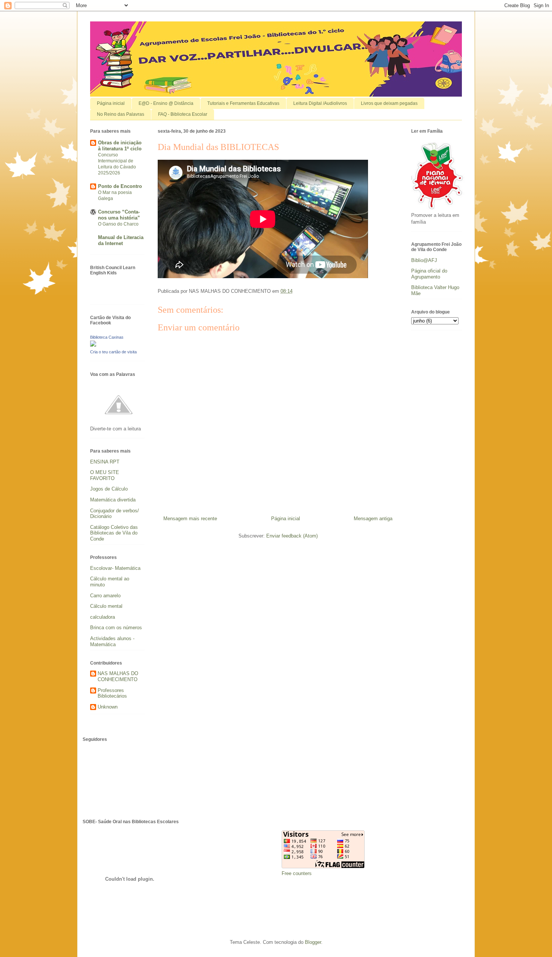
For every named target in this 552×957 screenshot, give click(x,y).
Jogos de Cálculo (109, 489)
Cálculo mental (106, 606)
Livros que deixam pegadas (389, 103)
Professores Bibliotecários (112, 693)
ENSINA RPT (104, 462)
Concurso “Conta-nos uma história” (119, 215)
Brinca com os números (116, 627)
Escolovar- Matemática (115, 568)
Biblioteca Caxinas (107, 337)
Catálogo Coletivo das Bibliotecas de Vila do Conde (114, 533)
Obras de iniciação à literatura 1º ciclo (120, 145)
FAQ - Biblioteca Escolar (182, 114)
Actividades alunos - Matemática (112, 641)
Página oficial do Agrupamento (429, 274)
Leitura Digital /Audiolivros (320, 103)
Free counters (297, 873)
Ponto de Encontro (120, 186)
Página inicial (111, 103)
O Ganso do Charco (118, 224)
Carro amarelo (105, 595)
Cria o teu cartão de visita (113, 352)
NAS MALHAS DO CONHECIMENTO (118, 676)
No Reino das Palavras (120, 114)
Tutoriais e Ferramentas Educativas (243, 103)
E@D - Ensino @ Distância (166, 103)
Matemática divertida (113, 500)
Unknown (108, 707)
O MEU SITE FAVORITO (104, 475)
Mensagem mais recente (190, 518)
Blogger (313, 942)
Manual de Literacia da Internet (120, 240)
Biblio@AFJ (424, 260)
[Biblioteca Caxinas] (93, 345)
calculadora (102, 617)
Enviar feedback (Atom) (292, 536)
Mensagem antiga (373, 518)
